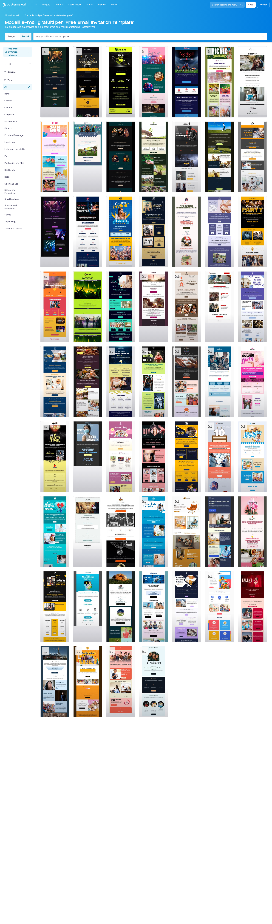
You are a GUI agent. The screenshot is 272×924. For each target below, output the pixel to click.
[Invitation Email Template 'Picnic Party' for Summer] (219, 81)
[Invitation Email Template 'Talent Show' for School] (252, 606)
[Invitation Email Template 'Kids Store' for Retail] (219, 606)
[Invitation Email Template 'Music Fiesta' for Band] (54, 306)
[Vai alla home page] (13, 5)
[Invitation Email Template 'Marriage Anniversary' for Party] (120, 381)
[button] (30, 64)
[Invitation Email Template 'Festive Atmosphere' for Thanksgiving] (186, 381)
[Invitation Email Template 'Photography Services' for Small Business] (153, 231)
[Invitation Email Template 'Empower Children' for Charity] (186, 306)
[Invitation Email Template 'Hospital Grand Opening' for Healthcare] (219, 531)
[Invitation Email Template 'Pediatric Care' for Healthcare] (153, 531)
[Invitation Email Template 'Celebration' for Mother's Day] (252, 531)
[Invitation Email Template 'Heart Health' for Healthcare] (54, 531)
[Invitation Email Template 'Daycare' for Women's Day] (120, 456)
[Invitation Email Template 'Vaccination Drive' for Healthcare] (87, 456)
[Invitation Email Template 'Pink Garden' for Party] (252, 381)
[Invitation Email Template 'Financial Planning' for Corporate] (252, 306)
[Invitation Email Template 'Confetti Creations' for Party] (54, 456)
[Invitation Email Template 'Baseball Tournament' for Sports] (120, 606)
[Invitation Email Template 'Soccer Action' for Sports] (120, 81)
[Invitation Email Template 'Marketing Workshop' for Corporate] (87, 231)
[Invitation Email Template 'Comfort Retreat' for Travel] (87, 531)
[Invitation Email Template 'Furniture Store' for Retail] (186, 531)
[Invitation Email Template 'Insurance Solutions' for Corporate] (186, 606)
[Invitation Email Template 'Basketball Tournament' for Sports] (120, 531)
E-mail (25, 36)
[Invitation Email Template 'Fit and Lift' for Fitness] (153, 381)
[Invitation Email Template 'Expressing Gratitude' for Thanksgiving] (87, 381)
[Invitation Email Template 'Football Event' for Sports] (186, 81)
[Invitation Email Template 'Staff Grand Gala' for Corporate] (219, 381)
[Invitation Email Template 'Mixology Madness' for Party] (153, 81)
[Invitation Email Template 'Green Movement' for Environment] (153, 156)
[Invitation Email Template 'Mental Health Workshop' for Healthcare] (87, 606)
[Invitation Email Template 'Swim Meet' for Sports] (153, 606)
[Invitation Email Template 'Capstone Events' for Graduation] (153, 681)
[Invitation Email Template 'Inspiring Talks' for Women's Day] (120, 681)
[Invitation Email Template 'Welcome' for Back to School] (87, 681)
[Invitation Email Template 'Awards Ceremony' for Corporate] (252, 231)
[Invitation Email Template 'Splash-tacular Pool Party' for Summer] (54, 156)
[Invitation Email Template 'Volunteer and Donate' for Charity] (219, 231)
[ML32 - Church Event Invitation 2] (54, 681)
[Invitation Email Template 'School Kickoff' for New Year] (87, 156)
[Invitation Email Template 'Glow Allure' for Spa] (153, 456)
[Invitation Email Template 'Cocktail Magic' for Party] (120, 156)
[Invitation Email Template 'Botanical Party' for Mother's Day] (186, 231)
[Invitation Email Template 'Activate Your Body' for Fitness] (54, 606)
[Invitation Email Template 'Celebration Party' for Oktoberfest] (252, 456)
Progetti (12, 36)
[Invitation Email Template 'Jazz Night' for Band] (186, 156)
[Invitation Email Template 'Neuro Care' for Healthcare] (54, 381)
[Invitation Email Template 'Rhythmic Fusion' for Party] (54, 231)
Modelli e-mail (12, 15)
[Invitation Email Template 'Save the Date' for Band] (87, 306)
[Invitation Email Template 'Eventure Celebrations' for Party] (219, 456)
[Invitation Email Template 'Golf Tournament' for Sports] (219, 156)
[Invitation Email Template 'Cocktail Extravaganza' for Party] (54, 81)
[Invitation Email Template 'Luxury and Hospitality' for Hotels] (120, 306)
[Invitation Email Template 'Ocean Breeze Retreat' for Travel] (252, 81)
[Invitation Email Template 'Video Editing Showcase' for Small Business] (186, 456)
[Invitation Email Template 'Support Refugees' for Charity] (219, 306)
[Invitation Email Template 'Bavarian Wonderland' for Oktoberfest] (120, 231)
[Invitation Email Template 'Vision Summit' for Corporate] (252, 156)
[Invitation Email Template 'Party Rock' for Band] (87, 81)
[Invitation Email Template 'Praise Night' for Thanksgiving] (153, 306)
